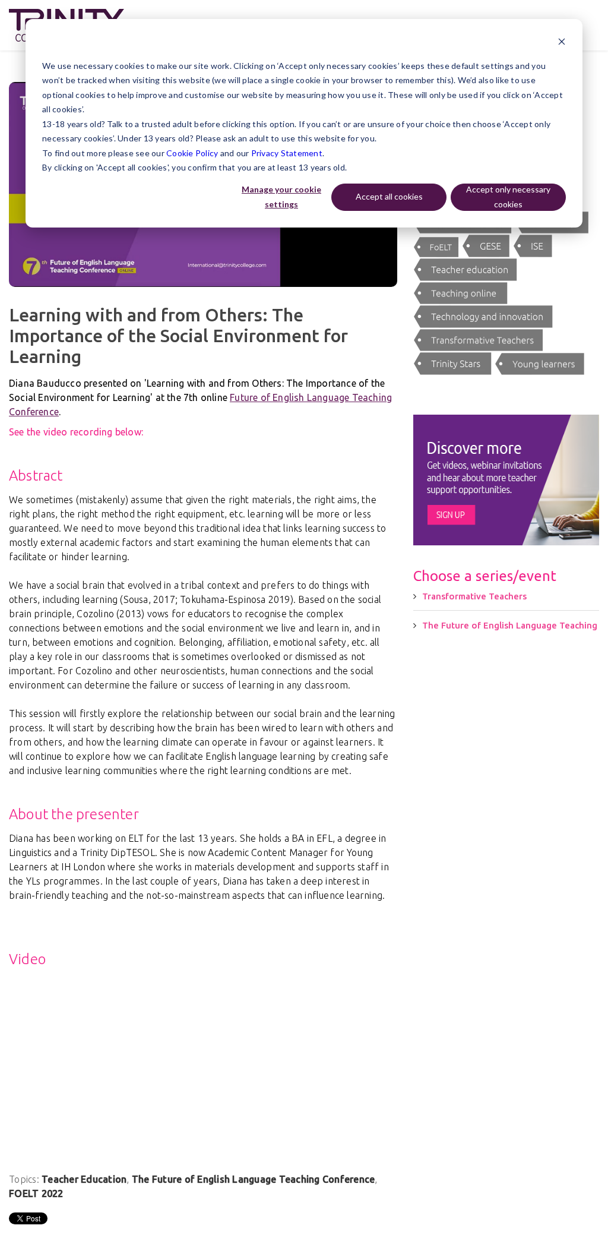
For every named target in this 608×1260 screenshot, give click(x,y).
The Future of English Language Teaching (509, 625)
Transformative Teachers (474, 596)
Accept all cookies (389, 196)
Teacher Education (84, 1179)
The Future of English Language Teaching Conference (253, 1179)
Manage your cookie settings (281, 196)
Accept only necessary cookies (508, 196)
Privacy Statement (286, 153)
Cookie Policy (192, 153)
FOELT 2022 (36, 1193)
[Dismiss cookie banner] (562, 43)
